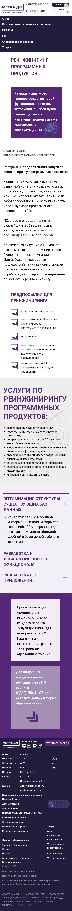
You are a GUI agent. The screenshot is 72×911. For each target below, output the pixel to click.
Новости (6, 772)
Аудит (50, 831)
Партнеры (7, 767)
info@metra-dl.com (35, 11)
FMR (22, 767)
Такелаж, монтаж (56, 858)
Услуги (21, 150)
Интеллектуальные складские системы (22, 813)
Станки (6, 849)
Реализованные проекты (15, 831)
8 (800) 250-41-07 (23, 901)
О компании (8, 758)
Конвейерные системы (14, 817)
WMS (54, 759)
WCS (54, 763)
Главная (8, 150)
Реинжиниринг (54, 853)
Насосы (6, 853)
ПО (28, 211)
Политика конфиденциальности (18, 871)
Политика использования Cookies (19, 875)
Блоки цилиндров (11, 862)
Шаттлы (24, 776)
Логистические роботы (32, 786)
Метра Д (11, 167)
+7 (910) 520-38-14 (44, 901)
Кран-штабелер (28, 772)
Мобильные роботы (30, 790)
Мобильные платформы (14, 826)
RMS (54, 768)
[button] (5, 18)
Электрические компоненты (17, 858)
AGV (22, 763)
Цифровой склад (11, 799)
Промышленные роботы (33, 781)
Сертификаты (9, 763)
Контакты (7, 776)
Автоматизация (10, 804)
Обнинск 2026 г (10, 866)
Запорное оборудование (15, 845)
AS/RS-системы (10, 808)
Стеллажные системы (13, 822)
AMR (22, 758)
